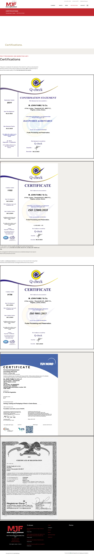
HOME (49, 525)
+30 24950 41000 (67, 1)
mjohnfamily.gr (16, 553)
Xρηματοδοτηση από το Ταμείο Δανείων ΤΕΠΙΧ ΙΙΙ (35, 530)
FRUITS (60, 5)
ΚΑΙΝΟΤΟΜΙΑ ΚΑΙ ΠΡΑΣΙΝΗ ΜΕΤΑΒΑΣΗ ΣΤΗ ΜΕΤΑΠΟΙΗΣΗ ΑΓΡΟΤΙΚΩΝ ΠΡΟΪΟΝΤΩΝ (36, 536)
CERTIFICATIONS (74, 5)
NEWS (66, 5)
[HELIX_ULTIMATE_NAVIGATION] (87, 5)
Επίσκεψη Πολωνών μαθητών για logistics (36, 544)
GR (12, 1)
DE (15, 1)
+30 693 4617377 (75, 1)
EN (14, 1)
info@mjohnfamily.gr (84, 1)
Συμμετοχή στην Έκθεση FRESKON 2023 (35, 540)
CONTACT (82, 5)
